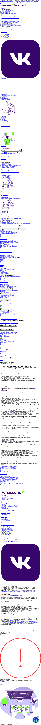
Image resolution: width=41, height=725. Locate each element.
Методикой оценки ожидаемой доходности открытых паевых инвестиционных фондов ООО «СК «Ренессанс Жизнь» (19, 622)
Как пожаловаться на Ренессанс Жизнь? (9, 466)
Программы (4, 497)
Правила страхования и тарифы (8, 511)
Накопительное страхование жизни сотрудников (11, 25)
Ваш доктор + (4, 173)
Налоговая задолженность (6, 20)
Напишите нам (4, 147)
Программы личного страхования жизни (4, 248)
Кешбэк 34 (3, 159)
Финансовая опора (5, 161)
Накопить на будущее (7, 275)
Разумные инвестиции (6, 213)
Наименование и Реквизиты (7, 530)
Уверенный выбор (5, 160)
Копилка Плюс (4, 157)
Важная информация (6, 310)
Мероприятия (4, 94)
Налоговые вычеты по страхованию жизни (10, 21)
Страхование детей (4, 253)
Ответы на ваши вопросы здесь (7, 482)
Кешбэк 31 (3, 196)
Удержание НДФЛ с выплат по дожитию (9, 22)
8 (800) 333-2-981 (5, 36)
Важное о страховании (6, 15)
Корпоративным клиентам (8, 325)
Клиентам (3, 8)
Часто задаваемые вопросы (7, 14)
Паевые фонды (4, 212)
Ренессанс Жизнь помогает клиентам (9, 27)
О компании (4, 117)
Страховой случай (4, 236)
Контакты (3, 146)
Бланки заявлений (3, 239)
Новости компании (5, 163)
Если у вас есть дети (7, 294)
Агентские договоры (5, 99)
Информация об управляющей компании (9, 527)
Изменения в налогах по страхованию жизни (10, 224)
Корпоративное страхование (6, 255)
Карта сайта (3, 502)
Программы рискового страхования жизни (10, 172)
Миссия (3, 119)
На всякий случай (5, 289)
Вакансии (3, 97)
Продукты (3, 229)
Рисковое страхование (4, 249)
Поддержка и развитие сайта (16, 595)
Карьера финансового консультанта (8, 95)
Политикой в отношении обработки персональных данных (13, 591)
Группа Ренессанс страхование (7, 525)
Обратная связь (3, 243)
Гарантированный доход (6, 156)
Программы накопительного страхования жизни (11, 155)
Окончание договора (5, 12)
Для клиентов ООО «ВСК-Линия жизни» (10, 18)
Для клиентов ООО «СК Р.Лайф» (8, 16)
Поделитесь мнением (11, 723)
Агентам (3, 92)
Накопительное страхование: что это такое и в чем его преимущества (15, 223)
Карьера (3, 523)
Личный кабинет (3, 353)
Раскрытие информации (6, 121)
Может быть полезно (4, 283)
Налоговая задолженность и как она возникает (11, 165)
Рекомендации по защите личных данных (10, 28)
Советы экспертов (5, 98)
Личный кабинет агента (5, 267)
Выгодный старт (4, 219)
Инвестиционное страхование (6, 252)
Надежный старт (4, 195)
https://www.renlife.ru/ (14, 620)
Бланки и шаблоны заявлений (7, 10)
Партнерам (3, 116)
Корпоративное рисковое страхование (9, 24)
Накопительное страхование (5, 250)
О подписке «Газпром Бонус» (6, 231)
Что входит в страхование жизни (8, 222)
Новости (3, 118)
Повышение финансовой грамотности (9, 29)
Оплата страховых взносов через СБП (9, 13)
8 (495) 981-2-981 (5, 34)
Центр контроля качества (5, 234)
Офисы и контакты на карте (23, 485)
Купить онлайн (4, 148)
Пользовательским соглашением (26, 1)
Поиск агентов (4, 32)
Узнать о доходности (5, 11)
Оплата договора (4, 507)
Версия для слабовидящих (7, 596)
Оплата (1, 356)
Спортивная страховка (6, 174)
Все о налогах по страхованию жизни (11, 320)
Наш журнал (4, 120)
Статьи (2, 30)
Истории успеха (4, 96)
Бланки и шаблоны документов (8, 166)
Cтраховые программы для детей (8, 192)
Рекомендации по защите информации (8, 467)
